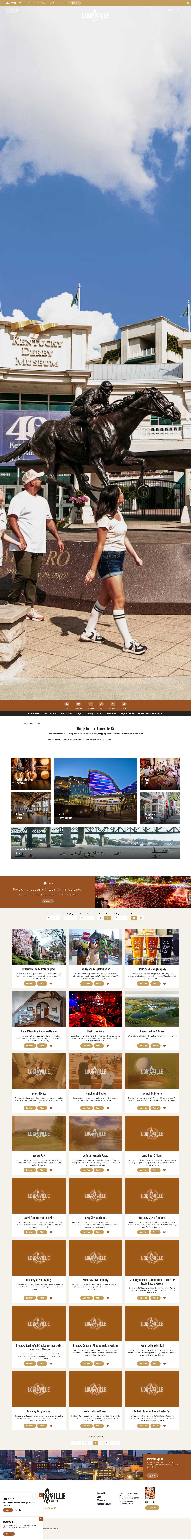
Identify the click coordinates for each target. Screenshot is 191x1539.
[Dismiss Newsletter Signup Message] (41, 1519)
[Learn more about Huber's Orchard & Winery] (152, 1009)
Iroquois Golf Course (152, 1093)
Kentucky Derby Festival (152, 1345)
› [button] (112, 1443)
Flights (101, 708)
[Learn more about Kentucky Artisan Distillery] (39, 1258)
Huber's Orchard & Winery (152, 1031)
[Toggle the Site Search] (178, 10)
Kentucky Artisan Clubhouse (152, 1218)
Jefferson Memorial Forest (95, 1155)
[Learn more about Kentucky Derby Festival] (152, 1323)
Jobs (99, 1496)
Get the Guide (152, 1508)
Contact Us (101, 1493)
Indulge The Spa (39, 1093)
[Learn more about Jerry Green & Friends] (152, 1133)
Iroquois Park (39, 1155)
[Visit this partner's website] (173, 1528)
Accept (8, 1510)
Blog (67, 708)
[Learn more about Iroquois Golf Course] (152, 1071)
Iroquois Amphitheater (95, 1093)
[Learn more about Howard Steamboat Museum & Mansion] (39, 1009)
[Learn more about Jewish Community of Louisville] (39, 1196)
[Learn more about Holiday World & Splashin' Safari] (95, 947)
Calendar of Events (78, 708)
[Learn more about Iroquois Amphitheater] (95, 1071)
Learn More (47, 901)
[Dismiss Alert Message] (188, 3)
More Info (75, 3)
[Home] (95, 15)
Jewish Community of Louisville (39, 1218)
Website (42, 983)
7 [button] (106, 1443)
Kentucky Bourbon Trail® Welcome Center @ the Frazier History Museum (152, 1281)
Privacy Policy (47, 1528)
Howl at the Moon (95, 1031)
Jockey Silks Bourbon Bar (95, 1218)
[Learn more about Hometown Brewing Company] (152, 947)
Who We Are (101, 1500)
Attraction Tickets (113, 708)
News (124, 708)
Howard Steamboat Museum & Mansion (39, 1031)
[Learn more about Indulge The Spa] (39, 1071)
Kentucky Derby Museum (38, 1411)
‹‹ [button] (72, 1443)
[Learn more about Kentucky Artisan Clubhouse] (152, 1196)
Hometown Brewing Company (152, 969)
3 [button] (84, 1443)
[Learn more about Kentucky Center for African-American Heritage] (95, 1323)
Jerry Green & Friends (152, 1155)
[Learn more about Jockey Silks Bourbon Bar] (95, 1196)
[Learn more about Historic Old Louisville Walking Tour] (39, 947)
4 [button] (89, 1443)
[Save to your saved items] (51, 983)
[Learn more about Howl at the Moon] (95, 1009)
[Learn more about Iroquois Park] (39, 1133)
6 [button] (101, 1443)
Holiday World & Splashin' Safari (95, 969)
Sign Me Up (152, 1475)
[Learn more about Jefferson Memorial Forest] (95, 1133)
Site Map (55, 1528)
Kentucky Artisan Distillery (38, 1280)
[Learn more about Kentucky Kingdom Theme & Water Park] (152, 1389)
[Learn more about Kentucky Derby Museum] (39, 1389)
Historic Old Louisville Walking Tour (38, 969)
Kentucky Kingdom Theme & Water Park (152, 1411)
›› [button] (118, 1443)
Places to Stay (91, 708)
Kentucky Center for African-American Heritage (95, 1345)
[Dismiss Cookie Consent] (41, 1495)
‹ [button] (78, 1443)
